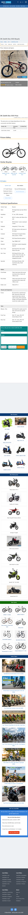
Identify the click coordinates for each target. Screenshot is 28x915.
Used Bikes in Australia (6, 881)
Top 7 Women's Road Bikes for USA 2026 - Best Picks (13, 725)
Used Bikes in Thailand (20, 883)
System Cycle (8, 185)
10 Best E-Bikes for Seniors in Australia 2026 (13, 783)
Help (17, 894)
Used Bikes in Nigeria (6, 894)
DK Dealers (3, 181)
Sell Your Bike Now (14, 832)
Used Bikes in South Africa (7, 892)
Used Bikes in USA (5, 875)
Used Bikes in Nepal (20, 879)
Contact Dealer (8, 198)
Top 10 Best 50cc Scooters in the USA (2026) (13, 708)
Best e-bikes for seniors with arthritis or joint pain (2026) (14, 763)
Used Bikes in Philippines (21, 881)
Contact (17, 896)
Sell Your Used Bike (14, 808)
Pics (6, 44)
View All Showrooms (20, 191)
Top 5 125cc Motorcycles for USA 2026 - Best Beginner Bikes (13, 745)
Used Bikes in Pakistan (20, 877)
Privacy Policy (21, 898)
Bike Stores (23, 6)
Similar (10, 44)
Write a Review (18, 85)
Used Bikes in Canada (6, 879)
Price (2, 44)
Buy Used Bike (12, 6)
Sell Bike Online (6, 6)
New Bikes (18, 6)
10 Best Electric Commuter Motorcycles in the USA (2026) (13, 691)
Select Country (18, 2)
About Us (18, 892)
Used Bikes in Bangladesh (21, 875)
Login (22, 2)
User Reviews (20, 44)
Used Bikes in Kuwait (6, 900)
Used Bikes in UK (5, 877)
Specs (14, 44)
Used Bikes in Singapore (7, 896)
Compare (17, 82)
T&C (17, 898)
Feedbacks (18, 900)
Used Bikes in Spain (6, 898)
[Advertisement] (14, 22)
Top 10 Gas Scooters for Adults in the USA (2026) (13, 803)
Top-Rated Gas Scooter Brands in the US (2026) (14, 673)
